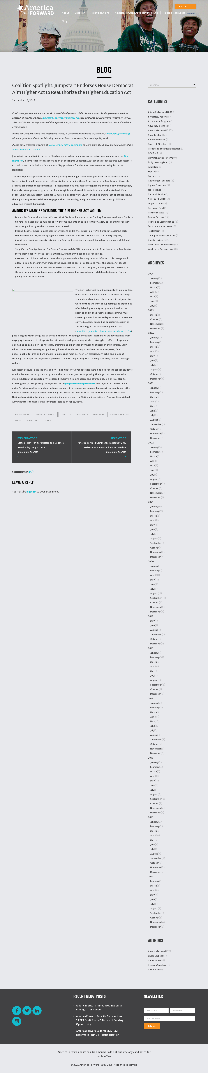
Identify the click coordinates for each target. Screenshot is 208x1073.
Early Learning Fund (158, 162)
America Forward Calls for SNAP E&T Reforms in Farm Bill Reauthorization (97, 1032)
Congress (82, 414)
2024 (151, 333)
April (152, 292)
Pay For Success (156, 212)
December (155, 328)
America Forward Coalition (26, 149)
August (154, 369)
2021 (150, 502)
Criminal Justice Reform (160, 158)
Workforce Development (161, 244)
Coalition (80, 12)
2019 (150, 616)
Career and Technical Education (164, 148)
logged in (31, 491)
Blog (64, 21)
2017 (150, 698)
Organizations (155, 203)
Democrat (98, 414)
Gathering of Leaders (159, 180)
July (152, 305)
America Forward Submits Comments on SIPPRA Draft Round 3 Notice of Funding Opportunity (99, 1020)
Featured (152, 176)
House (18, 420)
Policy (47, 420)
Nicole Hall (153, 969)
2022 (151, 442)
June (152, 301)
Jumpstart (33, 420)
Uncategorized (155, 240)
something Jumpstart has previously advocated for (103, 331)
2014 (150, 876)
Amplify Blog (155, 135)
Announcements (156, 139)
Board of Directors (157, 144)
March (153, 287)
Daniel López (154, 960)
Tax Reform (154, 231)
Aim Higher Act (23, 414)
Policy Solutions (100, 12)
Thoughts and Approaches (161, 235)
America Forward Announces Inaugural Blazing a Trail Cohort (99, 1007)
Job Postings (154, 189)
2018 (150, 648)
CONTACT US (185, 6)
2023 (150, 383)
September (156, 424)
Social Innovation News (160, 226)
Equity (151, 171)
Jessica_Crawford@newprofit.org (65, 144)
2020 (151, 561)
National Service (156, 194)
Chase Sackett (155, 956)
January (154, 278)
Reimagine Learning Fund (161, 221)
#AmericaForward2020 (160, 112)
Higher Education (119, 414)
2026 (151, 273)
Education (153, 167)
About (65, 12)
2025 (151, 310)
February (154, 282)
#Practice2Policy (157, 116)
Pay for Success (156, 217)
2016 (150, 757)
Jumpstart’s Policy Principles (79, 383)
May (152, 296)
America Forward (157, 130)
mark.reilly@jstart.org (118, 133)
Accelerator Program (159, 121)
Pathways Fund (156, 208)
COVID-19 (153, 153)
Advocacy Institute (158, 126)
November (155, 324)
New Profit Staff (156, 199)
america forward (45, 414)
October (154, 319)
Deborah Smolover (157, 965)
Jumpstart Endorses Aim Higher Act (60, 117)
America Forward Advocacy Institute (136, 12)
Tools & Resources (174, 12)
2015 (150, 817)
